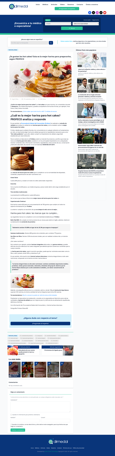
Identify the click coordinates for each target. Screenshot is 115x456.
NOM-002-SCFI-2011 (52, 343)
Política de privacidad (78, 448)
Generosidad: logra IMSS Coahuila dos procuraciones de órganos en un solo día (90, 146)
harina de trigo (14, 338)
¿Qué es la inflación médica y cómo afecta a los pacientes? (91, 70)
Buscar (73, 28)
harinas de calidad (15, 340)
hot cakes (55, 340)
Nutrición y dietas (13, 50)
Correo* (43, 417)
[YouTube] (104, 12)
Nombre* (13, 417)
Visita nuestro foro (66, 41)
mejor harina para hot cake (37, 343)
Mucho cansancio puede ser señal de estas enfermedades (40, 295)
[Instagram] (97, 12)
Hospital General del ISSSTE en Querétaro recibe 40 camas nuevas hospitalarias (91, 172)
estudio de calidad (51, 335)
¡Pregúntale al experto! (67, 9)
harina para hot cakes (55, 338)
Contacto (80, 4)
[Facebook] (89, 12)
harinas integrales (28, 340)
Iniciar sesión (87, 20)
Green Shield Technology (51, 451)
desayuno (39, 335)
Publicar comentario (18, 430)
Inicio (38, 4)
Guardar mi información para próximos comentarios (26, 414)
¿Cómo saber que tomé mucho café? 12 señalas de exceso (40, 111)
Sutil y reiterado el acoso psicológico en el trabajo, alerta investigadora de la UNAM (91, 121)
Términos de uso (67, 448)
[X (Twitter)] (93, 12)
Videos (62, 4)
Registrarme (95, 20)
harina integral (41, 338)
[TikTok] (101, 12)
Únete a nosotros (92, 4)
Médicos (45, 4)
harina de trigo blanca (28, 338)
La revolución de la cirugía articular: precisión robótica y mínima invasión (89, 95)
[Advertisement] (91, 190)
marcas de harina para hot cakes (18, 343)
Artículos (54, 4)
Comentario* (14, 400)
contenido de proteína (27, 335)
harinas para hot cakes (43, 340)
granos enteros (64, 335)
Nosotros (70, 4)
